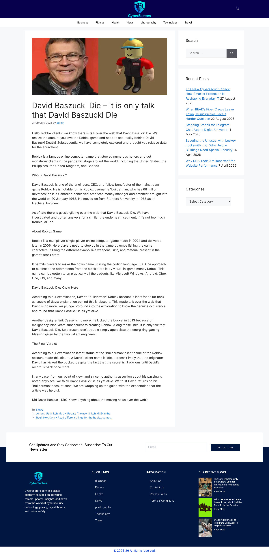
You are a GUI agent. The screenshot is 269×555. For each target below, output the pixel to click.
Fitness (100, 22)
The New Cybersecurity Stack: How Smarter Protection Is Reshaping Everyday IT (208, 93)
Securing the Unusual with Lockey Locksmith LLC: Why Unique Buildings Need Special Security (211, 145)
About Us (155, 481)
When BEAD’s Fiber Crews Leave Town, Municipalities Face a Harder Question (210, 114)
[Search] (232, 53)
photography (148, 22)
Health (115, 22)
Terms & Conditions (162, 500)
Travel (188, 22)
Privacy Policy (158, 494)
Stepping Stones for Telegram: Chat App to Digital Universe (226, 522)
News (130, 22)
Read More (219, 491)
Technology (170, 22)
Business (82, 22)
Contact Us (157, 487)
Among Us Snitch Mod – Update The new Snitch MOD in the (73, 413)
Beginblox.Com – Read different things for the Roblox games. (74, 417)
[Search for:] (206, 53)
